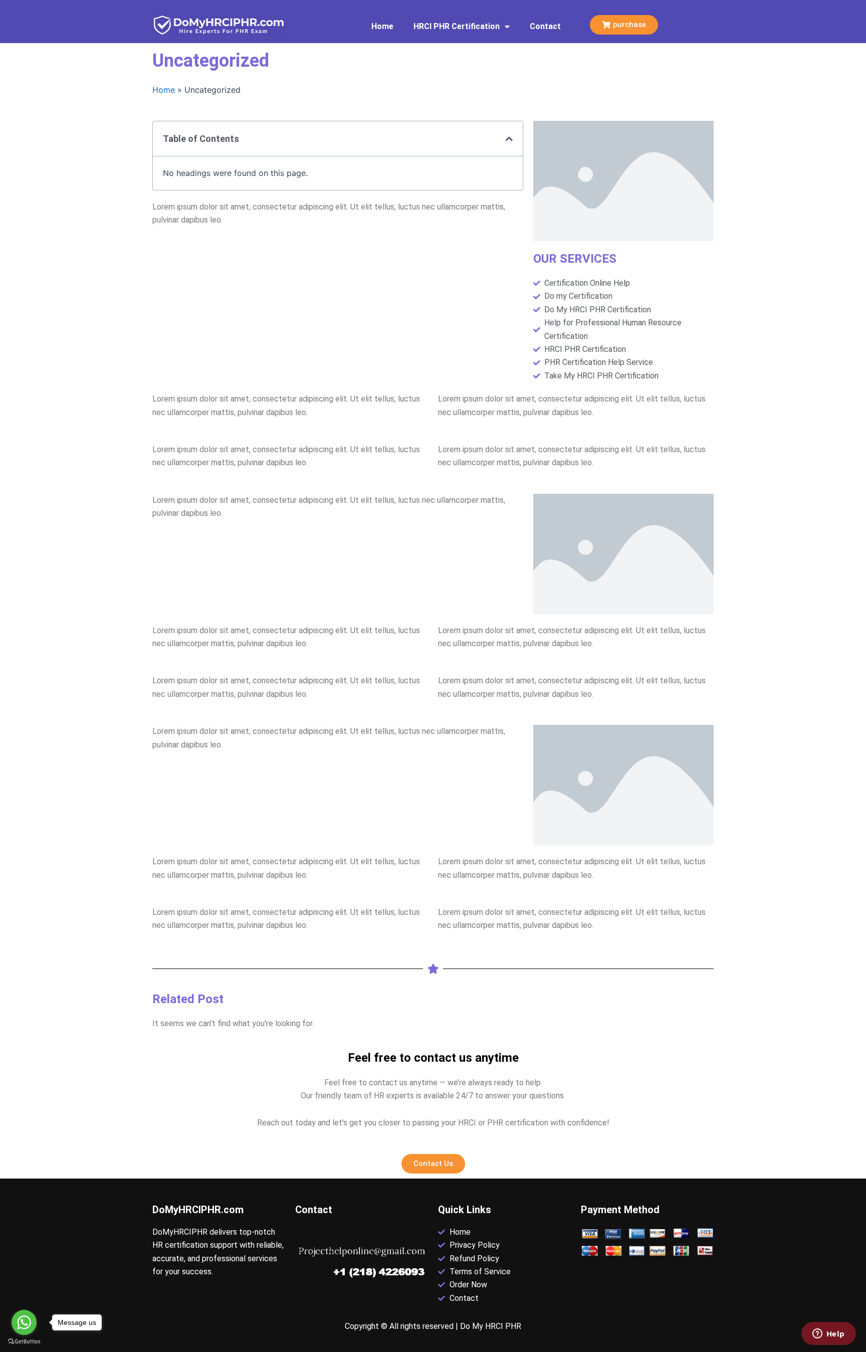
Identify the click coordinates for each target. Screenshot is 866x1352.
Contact (545, 26)
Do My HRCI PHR (490, 1326)
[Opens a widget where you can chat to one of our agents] (828, 1334)
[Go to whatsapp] (24, 1322)
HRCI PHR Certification (456, 26)
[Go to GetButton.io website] (24, 1341)
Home (382, 26)
